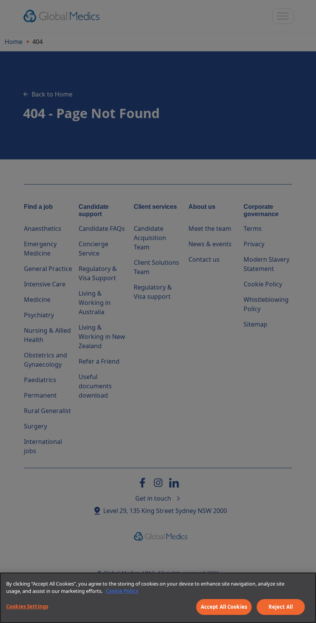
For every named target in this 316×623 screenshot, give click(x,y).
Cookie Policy (122, 590)
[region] (158, 597)
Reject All (281, 606)
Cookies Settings (27, 606)
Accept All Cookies (224, 606)
